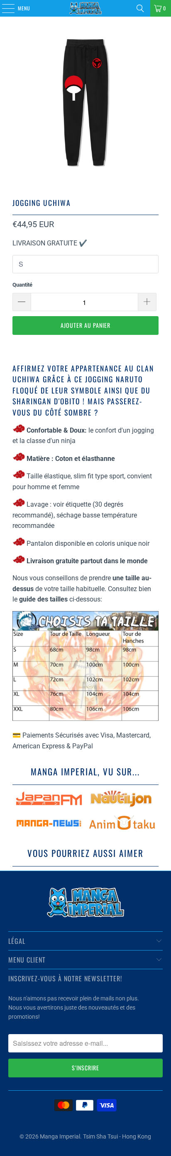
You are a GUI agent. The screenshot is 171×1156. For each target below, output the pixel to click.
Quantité (22, 285)
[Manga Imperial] (85, 8)
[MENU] (3, 8)
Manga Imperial (60, 1136)
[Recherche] (140, 8)
